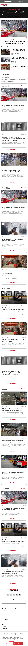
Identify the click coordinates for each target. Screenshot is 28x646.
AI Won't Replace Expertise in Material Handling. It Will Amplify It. (19, 58)
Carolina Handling (8, 595)
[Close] (25, 633)
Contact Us (4, 628)
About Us (4, 622)
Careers (4, 626)
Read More (13, 116)
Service (16, 613)
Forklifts (4, 613)
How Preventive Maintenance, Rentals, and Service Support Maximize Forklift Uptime (18, 50)
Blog (3, 624)
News (3, 630)
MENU (25, 5)
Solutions (10, 81)
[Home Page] (6, 5)
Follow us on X (16, 595)
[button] (20, 1)
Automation (4, 79)
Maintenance (21, 79)
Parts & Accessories (19, 610)
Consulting (13, 79)
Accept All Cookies (18, 643)
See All (23, 85)
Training (17, 615)
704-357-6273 (14, 597)
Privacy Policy (12, 641)
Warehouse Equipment (7, 610)
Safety (3, 81)
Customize (8, 643)
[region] (14, 639)
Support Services (6, 615)
